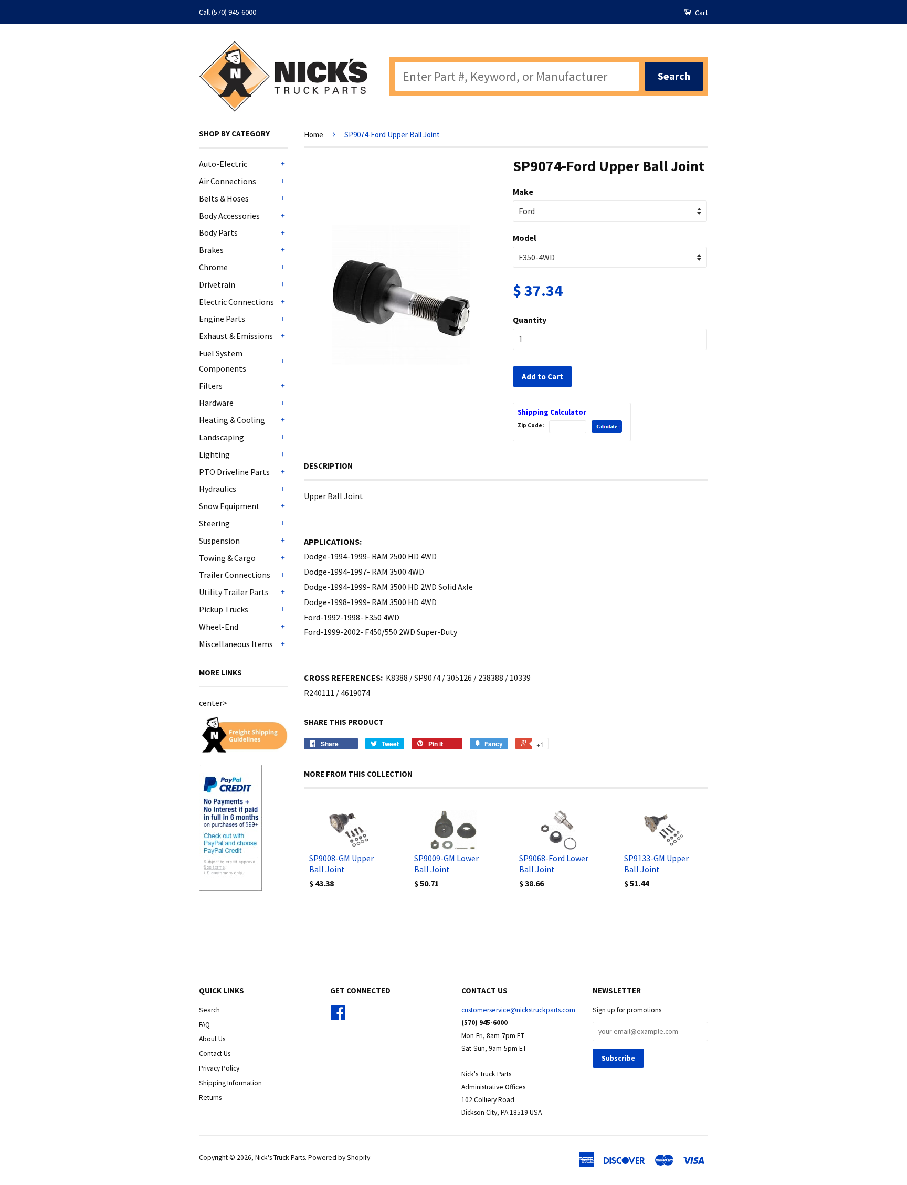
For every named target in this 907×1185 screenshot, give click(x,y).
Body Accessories (229, 215)
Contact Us (214, 1053)
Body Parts (218, 232)
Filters (211, 385)
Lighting (214, 454)
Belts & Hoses (224, 198)
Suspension (219, 540)
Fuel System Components (222, 361)
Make (523, 191)
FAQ (204, 1024)
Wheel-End (218, 626)
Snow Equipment (229, 506)
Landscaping (221, 437)
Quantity (529, 319)
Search (209, 1010)
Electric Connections (236, 302)
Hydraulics (217, 488)
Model (524, 237)
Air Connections (227, 181)
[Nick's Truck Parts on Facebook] (338, 1016)
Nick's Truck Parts (280, 1157)
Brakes (211, 250)
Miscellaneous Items (236, 644)
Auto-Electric (223, 163)
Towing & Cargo (227, 558)
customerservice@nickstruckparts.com (518, 1010)
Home (313, 135)
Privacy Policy (219, 1068)
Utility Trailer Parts (234, 592)
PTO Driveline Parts (234, 472)
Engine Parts (222, 318)
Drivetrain (217, 284)
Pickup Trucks (223, 609)
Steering (214, 523)
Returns (210, 1097)
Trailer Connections (234, 574)
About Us (212, 1038)
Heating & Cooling (232, 420)
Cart (700, 12)
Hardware (216, 402)
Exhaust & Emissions (236, 336)
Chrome (213, 267)
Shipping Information (230, 1082)
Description (328, 466)
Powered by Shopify (339, 1157)
